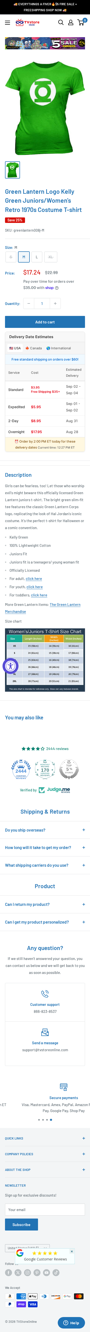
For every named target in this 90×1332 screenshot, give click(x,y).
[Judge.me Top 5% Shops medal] (45, 769)
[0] (81, 22)
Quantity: (12, 303)
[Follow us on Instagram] (27, 1272)
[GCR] (20, 1252)
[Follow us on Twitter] (18, 1272)
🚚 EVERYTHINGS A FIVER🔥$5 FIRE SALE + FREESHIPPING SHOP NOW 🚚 (45, 7)
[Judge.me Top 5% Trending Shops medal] (69, 769)
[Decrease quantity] (29, 303)
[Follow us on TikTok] (56, 1272)
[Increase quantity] (55, 303)
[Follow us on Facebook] (8, 1272)
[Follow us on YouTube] (46, 1272)
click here (34, 578)
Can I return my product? (27, 904)
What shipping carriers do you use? (36, 864)
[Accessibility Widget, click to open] (10, 666)
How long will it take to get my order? (38, 847)
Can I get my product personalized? (37, 921)
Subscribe (21, 1224)
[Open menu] (7, 23)
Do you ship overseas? (25, 829)
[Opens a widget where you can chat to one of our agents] (71, 1323)
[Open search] (61, 22)
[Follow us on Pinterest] (37, 1272)
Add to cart (45, 321)
